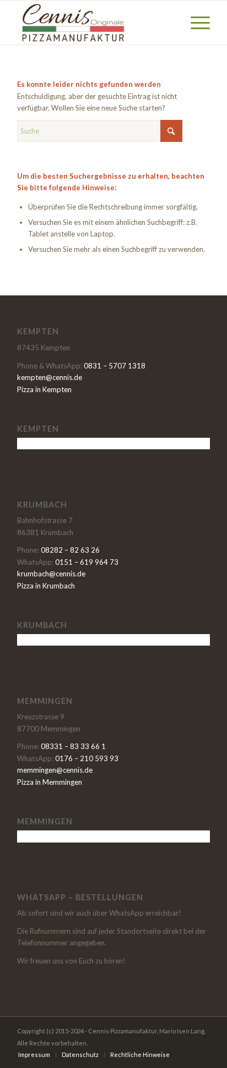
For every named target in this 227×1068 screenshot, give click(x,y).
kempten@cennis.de (49, 377)
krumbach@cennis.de (51, 573)
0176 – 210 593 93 (86, 758)
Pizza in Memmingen (49, 782)
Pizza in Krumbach (46, 585)
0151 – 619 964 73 (86, 562)
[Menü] (195, 23)
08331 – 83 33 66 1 (73, 746)
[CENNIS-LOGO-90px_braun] (94, 23)
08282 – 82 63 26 (70, 550)
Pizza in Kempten (44, 389)
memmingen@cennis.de (55, 770)
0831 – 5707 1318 (114, 365)
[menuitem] (195, 23)
